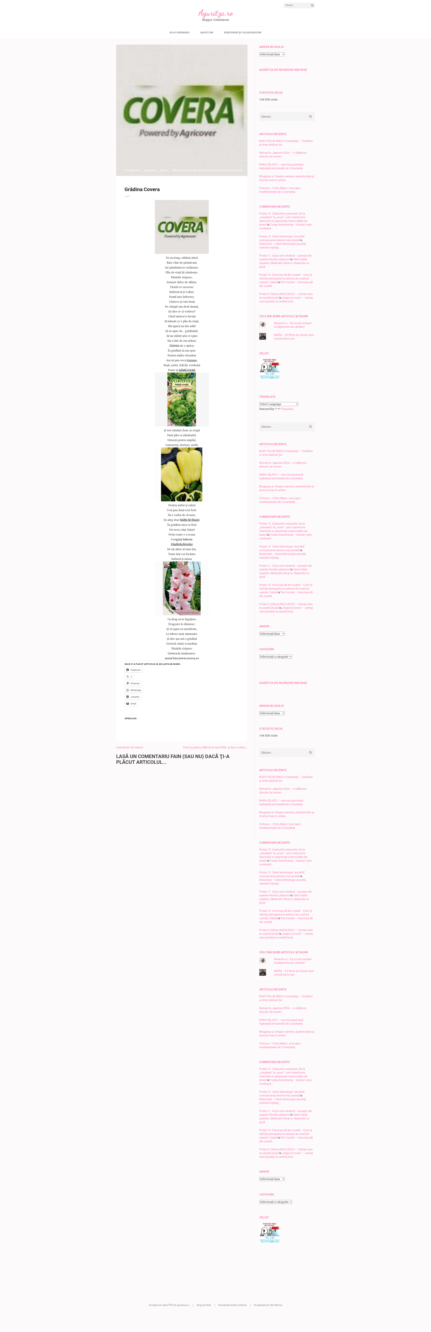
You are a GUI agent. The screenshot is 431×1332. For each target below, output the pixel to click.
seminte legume (234, 170)
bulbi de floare (190, 520)
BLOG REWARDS (180, 32)
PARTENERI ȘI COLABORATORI (242, 32)
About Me (206, 32)
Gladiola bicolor (182, 544)
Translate (287, 409)
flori (195, 170)
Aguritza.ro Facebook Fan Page (283, 69)
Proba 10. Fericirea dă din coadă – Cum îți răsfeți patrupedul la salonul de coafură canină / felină (285, 278)
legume (192, 360)
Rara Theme (240, 1305)
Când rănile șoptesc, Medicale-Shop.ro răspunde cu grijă (284, 263)
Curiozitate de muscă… (130, 747)
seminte (221, 170)
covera (188, 170)
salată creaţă (187, 370)
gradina (202, 170)
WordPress (276, 1305)
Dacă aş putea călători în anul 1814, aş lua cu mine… (215, 747)
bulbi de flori (178, 170)
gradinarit (211, 170)
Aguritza (151, 170)
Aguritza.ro (215, 12)
